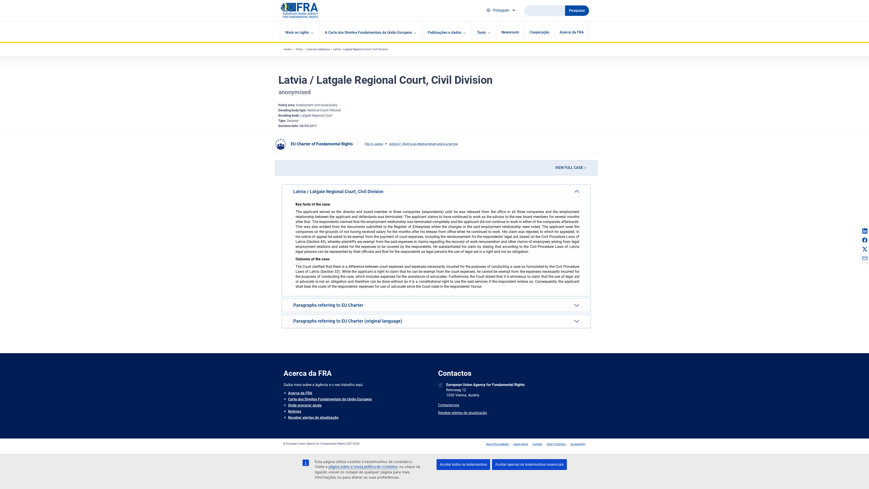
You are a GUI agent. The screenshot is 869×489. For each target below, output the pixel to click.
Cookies (537, 444)
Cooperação (539, 32)
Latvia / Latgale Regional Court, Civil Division (360, 49)
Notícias (294, 411)
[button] (865, 230)
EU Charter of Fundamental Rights (322, 143)
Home (287, 49)
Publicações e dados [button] (444, 32)
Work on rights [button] (297, 32)
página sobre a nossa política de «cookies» (363, 467)
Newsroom (510, 32)
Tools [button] (481, 32)
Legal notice (520, 444)
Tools (299, 49)
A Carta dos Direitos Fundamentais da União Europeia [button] (368, 32)
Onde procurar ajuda (305, 405)
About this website (497, 444)
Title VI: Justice (373, 144)
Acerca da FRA (572, 32)
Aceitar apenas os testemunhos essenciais (529, 464)
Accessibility (578, 444)
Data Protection (556, 444)
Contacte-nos (448, 405)
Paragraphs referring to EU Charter (328, 305)
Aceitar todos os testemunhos (463, 464)
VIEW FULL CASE (569, 167)
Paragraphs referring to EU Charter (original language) (347, 321)
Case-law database (318, 49)
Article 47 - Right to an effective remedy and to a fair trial (423, 144)
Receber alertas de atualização (313, 417)
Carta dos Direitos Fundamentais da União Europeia (330, 399)
